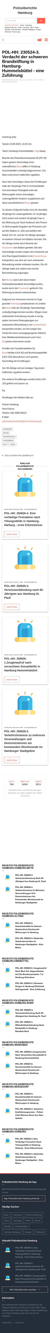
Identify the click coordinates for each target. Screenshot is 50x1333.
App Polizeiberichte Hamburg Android (22, 1198)
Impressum (19, 1323)
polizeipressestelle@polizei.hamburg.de (22, 421)
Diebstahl (8, 32)
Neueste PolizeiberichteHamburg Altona (18, 914)
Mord (32, 27)
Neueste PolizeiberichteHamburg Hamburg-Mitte (18, 866)
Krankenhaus (40, 256)
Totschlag (25, 27)
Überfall (7, 29)
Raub (22, 25)
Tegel (37, 151)
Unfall (19, 27)
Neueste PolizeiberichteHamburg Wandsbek (18, 1043)
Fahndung (28, 25)
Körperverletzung (11, 27)
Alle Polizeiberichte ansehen (23, 1289)
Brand (37, 27)
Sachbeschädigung (28, 29)
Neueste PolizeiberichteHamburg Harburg (18, 1130)
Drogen (38, 29)
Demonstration (16, 29)
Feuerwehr (7, 247)
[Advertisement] (25, 110)
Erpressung (16, 32)
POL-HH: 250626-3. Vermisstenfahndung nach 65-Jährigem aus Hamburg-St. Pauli (30, 878)
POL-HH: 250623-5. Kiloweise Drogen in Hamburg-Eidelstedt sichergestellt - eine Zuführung (30, 986)
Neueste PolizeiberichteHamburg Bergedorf (18, 1085)
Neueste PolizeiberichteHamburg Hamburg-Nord (18, 1001)
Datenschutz (7, 1323)
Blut (4, 341)
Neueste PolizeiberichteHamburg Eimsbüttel (18, 959)
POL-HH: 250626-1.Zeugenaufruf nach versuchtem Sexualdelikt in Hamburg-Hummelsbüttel (30, 1055)
